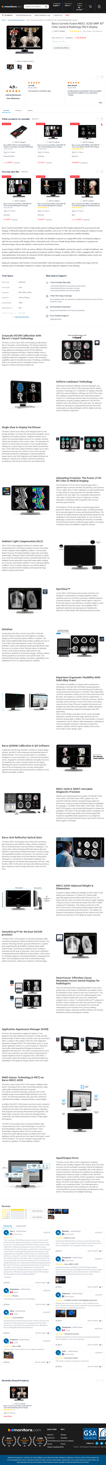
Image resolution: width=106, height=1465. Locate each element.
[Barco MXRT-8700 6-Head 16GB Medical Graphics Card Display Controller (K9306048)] (19, 132)
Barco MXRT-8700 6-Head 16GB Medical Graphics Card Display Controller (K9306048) (18, 146)
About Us (50, 1435)
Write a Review (87, 31)
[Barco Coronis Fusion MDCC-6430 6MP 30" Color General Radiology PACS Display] (53, 187)
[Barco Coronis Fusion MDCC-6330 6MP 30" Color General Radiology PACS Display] (53, 132)
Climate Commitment (54, 1447)
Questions (21, 1226)
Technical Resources (23, 15)
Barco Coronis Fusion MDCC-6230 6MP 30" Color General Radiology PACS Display (18, 1406)
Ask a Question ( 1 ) (97, 31)
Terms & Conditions (67, 1441)
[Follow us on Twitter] (101, 1443)
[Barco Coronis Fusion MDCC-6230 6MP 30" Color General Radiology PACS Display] (19, 1393)
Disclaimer (64, 1438)
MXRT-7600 (95, 806)
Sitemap (63, 1435)
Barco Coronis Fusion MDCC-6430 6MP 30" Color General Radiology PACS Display (52, 204)
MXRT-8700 (60, 808)
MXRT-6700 (85, 806)
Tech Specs (18, 110)
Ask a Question (37, 1217)
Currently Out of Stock (61, 48)
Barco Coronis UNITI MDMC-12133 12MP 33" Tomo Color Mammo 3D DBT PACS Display (86, 146)
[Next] (102, 77)
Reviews (30, 110)
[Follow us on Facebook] (96, 1443)
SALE (67, 15)
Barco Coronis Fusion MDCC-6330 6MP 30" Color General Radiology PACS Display (52, 146)
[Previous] (97, 77)
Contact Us (58, 15)
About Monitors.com (42, 15)
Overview (6, 110)
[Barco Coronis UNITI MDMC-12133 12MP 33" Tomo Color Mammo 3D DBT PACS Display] (87, 132)
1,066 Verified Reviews (13, 95)
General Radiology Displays (16, 20)
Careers (49, 1444)
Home (4, 20)
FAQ (62, 1447)
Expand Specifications (22, 317)
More (100, 102)
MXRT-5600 (75, 806)
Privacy (63, 1444)
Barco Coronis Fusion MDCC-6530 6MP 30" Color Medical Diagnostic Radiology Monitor (86, 204)
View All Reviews (13, 98)
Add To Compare (59, 31)
